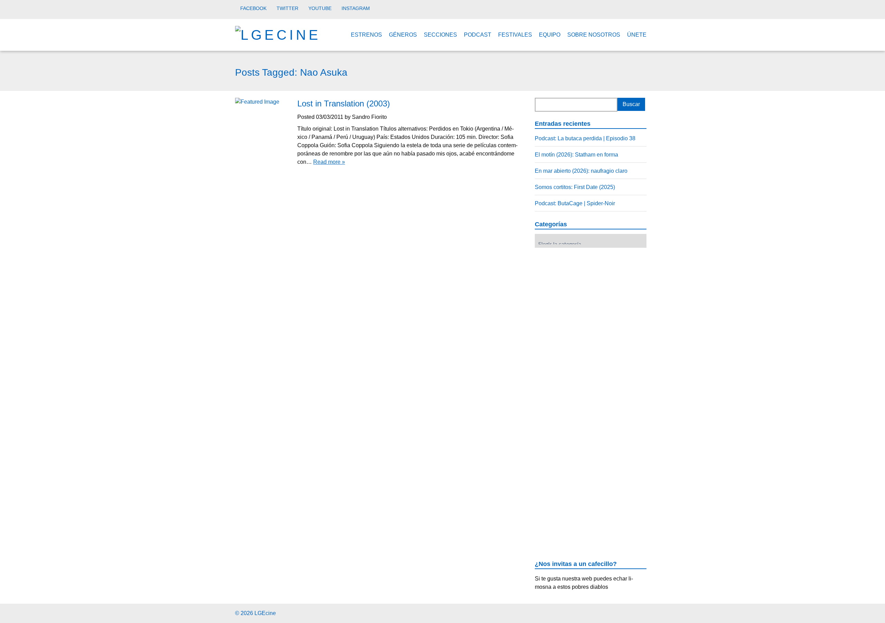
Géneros (403, 35)
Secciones (440, 35)
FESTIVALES (515, 35)
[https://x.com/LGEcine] (631, 612)
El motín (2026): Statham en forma (576, 155)
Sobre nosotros (593, 35)
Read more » (329, 162)
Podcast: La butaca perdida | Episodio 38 (585, 138)
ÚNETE (636, 35)
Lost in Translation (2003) (343, 103)
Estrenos (366, 35)
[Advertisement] (587, 296)
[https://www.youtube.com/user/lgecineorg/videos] (639, 612)
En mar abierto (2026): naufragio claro (581, 171)
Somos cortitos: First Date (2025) (575, 187)
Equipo (549, 35)
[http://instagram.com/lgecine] (648, 612)
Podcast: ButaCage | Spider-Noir (575, 203)
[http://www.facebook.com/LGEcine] (622, 612)
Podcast (477, 35)
